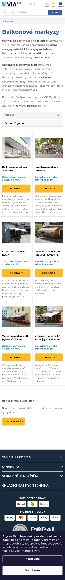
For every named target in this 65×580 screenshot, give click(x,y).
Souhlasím (32, 570)
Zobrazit (16, 188)
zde (36, 550)
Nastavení (33, 558)
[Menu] (60, 4)
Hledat (55, 12)
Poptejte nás (13, 421)
